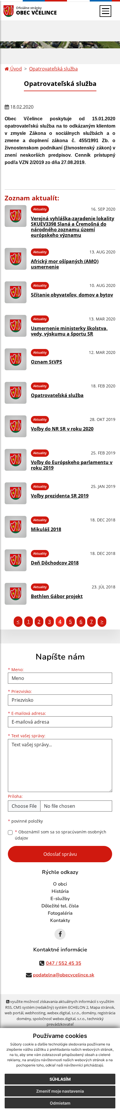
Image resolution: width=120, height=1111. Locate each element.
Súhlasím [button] (60, 1079)
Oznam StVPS (46, 362)
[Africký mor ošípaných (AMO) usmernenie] (16, 259)
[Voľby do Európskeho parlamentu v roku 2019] (16, 460)
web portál (14, 1012)
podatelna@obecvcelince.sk (63, 975)
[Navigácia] (105, 11)
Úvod (15, 69)
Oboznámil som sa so (60, 835)
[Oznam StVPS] (16, 359)
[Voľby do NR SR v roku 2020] (16, 426)
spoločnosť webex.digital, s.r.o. (59, 1018)
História (60, 891)
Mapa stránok (102, 1007)
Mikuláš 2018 (46, 529)
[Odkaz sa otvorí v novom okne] (60, 934)
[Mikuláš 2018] (16, 527)
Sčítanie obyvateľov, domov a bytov (72, 295)
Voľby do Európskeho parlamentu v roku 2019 (71, 465)
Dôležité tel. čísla (60, 906)
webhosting (35, 1012)
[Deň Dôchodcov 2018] (16, 560)
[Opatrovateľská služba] (16, 393)
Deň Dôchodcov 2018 (55, 563)
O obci (60, 884)
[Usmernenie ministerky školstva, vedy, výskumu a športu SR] (16, 326)
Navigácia (17, 11)
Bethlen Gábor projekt (57, 596)
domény (89, 1012)
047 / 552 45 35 (63, 963)
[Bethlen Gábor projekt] (16, 594)
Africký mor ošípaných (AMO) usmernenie (64, 264)
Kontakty (60, 920)
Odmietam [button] (60, 1103)
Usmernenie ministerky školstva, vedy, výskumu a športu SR (69, 331)
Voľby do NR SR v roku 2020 (62, 429)
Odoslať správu (60, 854)
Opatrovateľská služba (53, 69)
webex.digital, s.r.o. (63, 1012)
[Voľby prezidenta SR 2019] (16, 493)
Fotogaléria (60, 913)
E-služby (60, 898)
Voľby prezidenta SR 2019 (60, 496)
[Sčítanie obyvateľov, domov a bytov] (16, 292)
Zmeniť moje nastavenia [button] (60, 1091)
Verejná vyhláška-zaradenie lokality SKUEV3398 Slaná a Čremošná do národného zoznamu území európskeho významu (72, 227)
